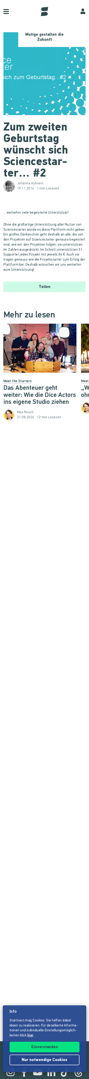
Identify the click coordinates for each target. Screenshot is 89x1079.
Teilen (44, 287)
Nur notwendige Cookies (44, 1060)
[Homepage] (44, 11)
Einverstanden (44, 1047)
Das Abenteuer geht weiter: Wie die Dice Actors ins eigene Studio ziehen (39, 395)
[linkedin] (51, 1072)
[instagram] (10, 1072)
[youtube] (37, 1072)
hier (30, 1035)
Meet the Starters (17, 381)
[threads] (78, 1072)
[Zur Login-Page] (83, 11)
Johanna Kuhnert (30, 183)
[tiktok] (64, 1072)
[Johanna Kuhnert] (10, 186)
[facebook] (24, 1072)
